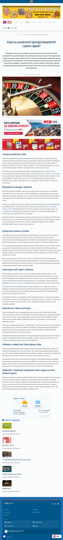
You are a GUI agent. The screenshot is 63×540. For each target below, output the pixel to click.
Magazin (38, 74)
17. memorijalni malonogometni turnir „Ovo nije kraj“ (16, 459)
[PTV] (31, 12)
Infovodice (33, 74)
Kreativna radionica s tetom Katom (12, 474)
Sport (21, 22)
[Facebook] (3, 28)
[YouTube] (58, 504)
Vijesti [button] (16, 22)
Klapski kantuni (6, 488)
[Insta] (6, 28)
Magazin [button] (27, 22)
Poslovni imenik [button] (48, 22)
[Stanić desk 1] (31, 144)
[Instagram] (55, 504)
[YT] (8, 28)
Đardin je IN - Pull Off (8, 445)
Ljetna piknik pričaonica (9, 431)
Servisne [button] (40, 22)
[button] (54, 22)
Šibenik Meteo (46, 416)
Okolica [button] (33, 22)
